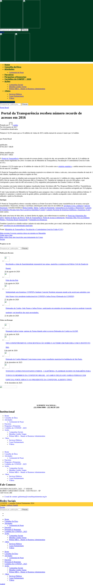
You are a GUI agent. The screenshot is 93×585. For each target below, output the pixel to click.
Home (7, 416)
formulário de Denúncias (38, 220)
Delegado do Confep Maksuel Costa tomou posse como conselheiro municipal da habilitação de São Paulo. (44, 359)
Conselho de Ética (11, 418)
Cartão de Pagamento (47, 208)
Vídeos (11, 98)
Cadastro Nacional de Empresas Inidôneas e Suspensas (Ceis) (68, 210)
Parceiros (8, 424)
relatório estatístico (65, 166)
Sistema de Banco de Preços (15, 218)
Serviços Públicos (15, 94)
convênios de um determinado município (18, 226)
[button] (46, 448)
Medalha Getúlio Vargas (17, 87)
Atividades (8, 420)
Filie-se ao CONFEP (7, 102)
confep (15, 125)
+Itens (7, 438)
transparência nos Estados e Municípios (69, 208)
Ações (7, 430)
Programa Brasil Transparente (17, 220)
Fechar (2, 239)
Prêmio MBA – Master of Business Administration (27, 89)
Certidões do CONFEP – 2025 (16, 428)
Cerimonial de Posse (16, 72)
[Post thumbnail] (7, 261)
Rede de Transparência (34, 218)
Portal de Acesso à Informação (54, 218)
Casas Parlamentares (16, 96)
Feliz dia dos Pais (12, 280)
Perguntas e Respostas (12, 426)
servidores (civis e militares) (73, 206)
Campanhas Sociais (16, 85)
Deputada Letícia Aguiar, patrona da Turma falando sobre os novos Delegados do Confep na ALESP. (42, 331)
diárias (36, 208)
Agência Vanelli (12, 505)
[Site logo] (11, 28)
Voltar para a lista (6, 235)
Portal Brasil (4, 108)
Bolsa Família (28, 208)
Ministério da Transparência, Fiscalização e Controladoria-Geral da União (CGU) (34, 229)
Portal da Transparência (10, 158)
